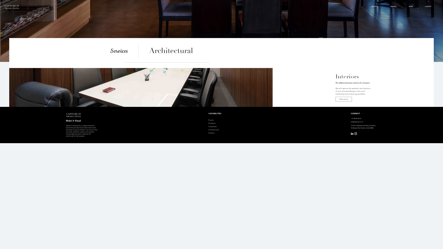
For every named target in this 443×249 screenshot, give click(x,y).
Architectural (213, 130)
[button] (393, 6)
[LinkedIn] (352, 133)
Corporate (212, 126)
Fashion (211, 133)
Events (211, 120)
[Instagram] (355, 133)
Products (212, 123)
